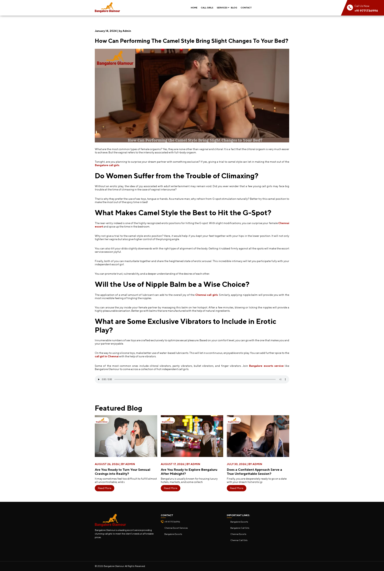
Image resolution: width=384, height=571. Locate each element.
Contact (246, 7)
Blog (234, 7)
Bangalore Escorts (173, 534)
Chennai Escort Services (176, 528)
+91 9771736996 (366, 10)
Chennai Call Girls (239, 540)
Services (222, 7)
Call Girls (207, 7)
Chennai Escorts (238, 534)
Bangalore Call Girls (239, 528)
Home (194, 7)
